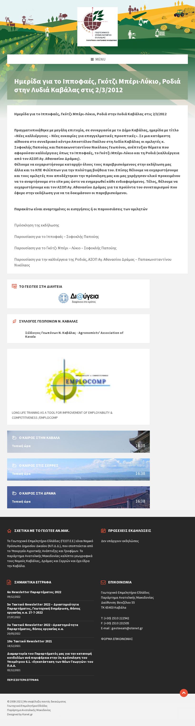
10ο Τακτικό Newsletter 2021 (29, 641)
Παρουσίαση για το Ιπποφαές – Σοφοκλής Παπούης (56, 236)
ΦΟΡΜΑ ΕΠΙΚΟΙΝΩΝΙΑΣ (117, 639)
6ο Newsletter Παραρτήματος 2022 (34, 592)
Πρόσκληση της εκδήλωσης (36, 225)
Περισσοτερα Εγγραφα (23, 680)
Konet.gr (27, 714)
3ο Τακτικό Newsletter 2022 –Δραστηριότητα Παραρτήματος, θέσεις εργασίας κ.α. (42, 627)
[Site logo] (97, 45)
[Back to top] (184, 693)
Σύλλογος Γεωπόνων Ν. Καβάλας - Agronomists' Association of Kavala (74, 334)
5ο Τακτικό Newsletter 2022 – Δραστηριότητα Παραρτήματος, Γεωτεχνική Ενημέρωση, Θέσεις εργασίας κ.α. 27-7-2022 (43, 608)
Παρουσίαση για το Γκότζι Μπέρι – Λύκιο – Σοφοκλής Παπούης (65, 247)
